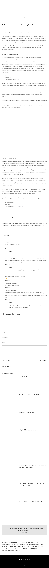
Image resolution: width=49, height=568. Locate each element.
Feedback (8, 544)
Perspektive (4, 546)
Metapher (42, 544)
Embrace (4, 544)
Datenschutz (31, 562)
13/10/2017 (18, 290)
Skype (9, 367)
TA (16, 548)
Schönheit (32, 546)
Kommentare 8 (10, 26)
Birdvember (22, 448)
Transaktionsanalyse (29, 548)
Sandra (7, 241)
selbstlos (42, 546)
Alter (3, 542)
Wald (8, 550)
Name (3, 332)
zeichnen (18, 550)
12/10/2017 (10, 240)
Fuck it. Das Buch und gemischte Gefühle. (30, 501)
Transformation (39, 548)
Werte (14, 550)
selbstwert (4, 548)
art (4, 542)
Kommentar (5, 319)
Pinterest (6, 367)
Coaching (27, 542)
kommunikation (19, 544)
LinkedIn (7, 367)
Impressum (26, 562)
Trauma (43, 548)
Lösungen (35, 544)
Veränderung (3, 550)
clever (23, 542)
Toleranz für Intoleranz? (42, 361)
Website (3, 342)
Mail (11, 367)
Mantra (38, 544)
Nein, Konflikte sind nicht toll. (27, 430)
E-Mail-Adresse (5, 337)
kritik (29, 544)
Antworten (8, 248)
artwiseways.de (13, 220)
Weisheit (11, 550)
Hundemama (22, 210)
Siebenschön (9, 548)
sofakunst (13, 548)
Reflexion (24, 546)
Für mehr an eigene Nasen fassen (9, 361)
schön (28, 546)
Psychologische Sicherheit (26, 412)
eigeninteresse (43, 542)
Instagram (4, 367)
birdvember (20, 542)
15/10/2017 (13, 251)
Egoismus (39, 542)
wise (8, 210)
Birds (17, 542)
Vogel (6, 550)
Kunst (32, 544)
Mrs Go (7, 257)
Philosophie (10, 546)
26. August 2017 (18, 79)
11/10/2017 (3, 26)
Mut (44, 544)
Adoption (16, 210)
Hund (19, 210)
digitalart (32, 542)
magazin (6, 210)
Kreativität (25, 544)
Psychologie (17, 546)
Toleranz (19, 548)
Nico (7, 26)
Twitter (2, 367)
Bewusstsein (13, 542)
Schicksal (25, 210)
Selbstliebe (38, 546)
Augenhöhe (7, 542)
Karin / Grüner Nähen (10, 290)
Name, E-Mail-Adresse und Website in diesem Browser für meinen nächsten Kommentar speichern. (24, 347)
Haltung (13, 544)
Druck (36, 542)
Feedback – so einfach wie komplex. (29, 394)
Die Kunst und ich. (24, 376)
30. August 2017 (19, 206)
